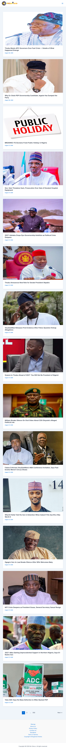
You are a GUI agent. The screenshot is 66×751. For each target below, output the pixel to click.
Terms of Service (33, 734)
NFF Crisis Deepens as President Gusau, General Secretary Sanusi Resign (33, 607)
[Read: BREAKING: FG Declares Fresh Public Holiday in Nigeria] (33, 123)
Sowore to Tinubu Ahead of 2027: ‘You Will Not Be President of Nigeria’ (32, 375)
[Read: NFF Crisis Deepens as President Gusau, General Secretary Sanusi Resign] (33, 587)
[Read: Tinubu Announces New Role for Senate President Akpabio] (33, 263)
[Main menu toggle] (62, 3)
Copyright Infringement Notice (33, 736)
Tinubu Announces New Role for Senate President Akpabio (27, 283)
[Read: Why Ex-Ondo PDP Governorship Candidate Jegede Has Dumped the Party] (33, 76)
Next (60, 712)
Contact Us (33, 730)
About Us (33, 726)
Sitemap (33, 724)
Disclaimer (33, 732)
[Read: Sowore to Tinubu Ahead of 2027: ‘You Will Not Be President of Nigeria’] (33, 355)
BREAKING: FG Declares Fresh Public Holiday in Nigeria (26, 143)
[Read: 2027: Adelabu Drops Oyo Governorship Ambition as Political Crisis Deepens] (33, 215)
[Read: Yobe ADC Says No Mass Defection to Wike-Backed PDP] (33, 680)
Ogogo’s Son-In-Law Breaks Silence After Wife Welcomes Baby (29, 562)
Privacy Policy (33, 728)
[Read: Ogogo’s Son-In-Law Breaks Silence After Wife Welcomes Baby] (33, 542)
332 (34, 712)
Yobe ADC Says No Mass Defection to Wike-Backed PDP (26, 700)
